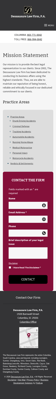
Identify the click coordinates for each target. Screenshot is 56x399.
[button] (48, 25)
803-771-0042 (34, 34)
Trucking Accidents (21, 131)
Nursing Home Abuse (22, 142)
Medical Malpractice (22, 147)
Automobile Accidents (23, 136)
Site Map (21, 380)
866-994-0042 (34, 39)
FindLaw (39, 383)
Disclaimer (13, 263)
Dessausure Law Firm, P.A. (22, 377)
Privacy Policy (33, 380)
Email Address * (18, 212)
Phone (12, 226)
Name (12, 198)
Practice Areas (17, 116)
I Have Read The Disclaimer (27, 267)
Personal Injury (19, 152)
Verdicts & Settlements (21, 163)
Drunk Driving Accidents (24, 120)
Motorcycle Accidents (22, 158)
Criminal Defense (20, 126)
